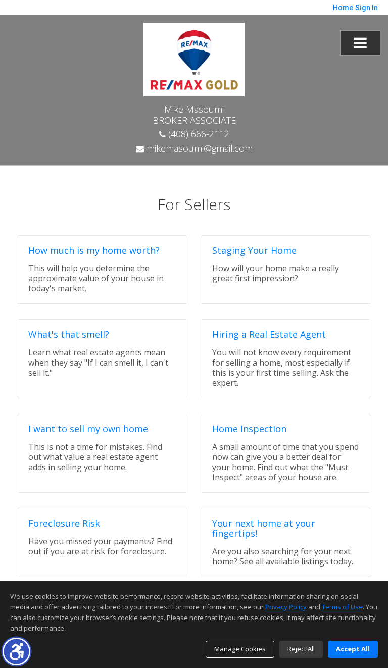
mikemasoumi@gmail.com (198, 148)
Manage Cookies (240, 648)
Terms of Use (342, 606)
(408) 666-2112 (197, 134)
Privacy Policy (286, 606)
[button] (16, 651)
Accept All (353, 648)
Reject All (301, 648)
